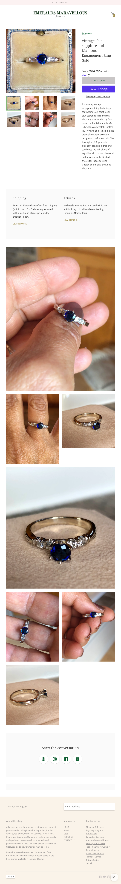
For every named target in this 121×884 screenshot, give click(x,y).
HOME (66, 827)
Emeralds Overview (95, 836)
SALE (66, 833)
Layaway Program (94, 830)
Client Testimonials (95, 853)
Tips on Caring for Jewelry (98, 846)
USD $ (10, 876)
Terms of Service (93, 856)
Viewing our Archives (95, 843)
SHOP (66, 830)
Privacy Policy (92, 860)
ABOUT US (68, 836)
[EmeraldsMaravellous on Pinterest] (104, 876)
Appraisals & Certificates (97, 840)
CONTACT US (69, 840)
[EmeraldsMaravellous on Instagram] (108, 876)
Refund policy (92, 850)
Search (89, 863)
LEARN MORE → (21, 223)
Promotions (91, 833)
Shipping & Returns (95, 827)
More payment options (98, 96)
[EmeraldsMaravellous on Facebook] (100, 876)
